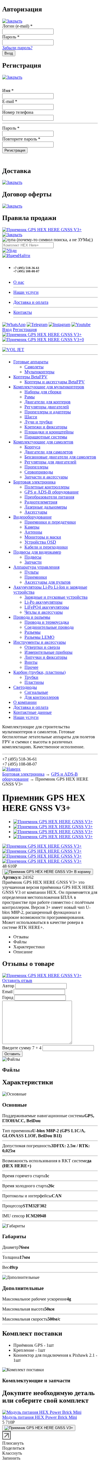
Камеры (31, 527)
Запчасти (33, 562)
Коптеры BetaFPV (30, 376)
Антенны (33, 532)
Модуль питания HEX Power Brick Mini (39, 1417)
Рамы (29, 396)
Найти (24, 255)
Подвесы (32, 557)
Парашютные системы (45, 437)
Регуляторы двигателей (46, 406)
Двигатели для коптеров (47, 401)
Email (7, 991)
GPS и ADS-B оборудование (51, 492)
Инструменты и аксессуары (39, 642)
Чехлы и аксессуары (43, 612)
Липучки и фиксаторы (45, 657)
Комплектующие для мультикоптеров (48, 386)
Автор (8, 985)
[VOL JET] (13, 349)
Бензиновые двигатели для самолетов (60, 457)
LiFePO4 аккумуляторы (46, 607)
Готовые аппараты (30, 361)
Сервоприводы (38, 472)
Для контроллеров (41, 697)
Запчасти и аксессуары (46, 477)
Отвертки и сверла (42, 647)
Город (7, 997)
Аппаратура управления (36, 567)
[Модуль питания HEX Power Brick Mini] (41, 1412)
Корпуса (32, 447)
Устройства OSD (40, 542)
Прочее (31, 667)
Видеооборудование (32, 517)
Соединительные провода (49, 627)
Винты (31, 662)
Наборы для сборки (42, 391)
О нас (18, 282)
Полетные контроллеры (46, 487)
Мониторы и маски (42, 537)
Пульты (31, 572)
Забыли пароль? (17, 47)
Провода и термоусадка (46, 622)
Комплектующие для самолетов (43, 442)
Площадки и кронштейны (49, 432)
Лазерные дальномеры (45, 507)
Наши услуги (26, 292)
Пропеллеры (36, 467)
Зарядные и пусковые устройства (56, 597)
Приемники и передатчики (50, 522)
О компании (25, 702)
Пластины (34, 682)
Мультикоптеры (39, 371)
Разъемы (32, 632)
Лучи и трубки (38, 422)
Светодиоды (25, 687)
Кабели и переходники (46, 547)
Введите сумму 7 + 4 (21, 1047)
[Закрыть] (12, 21)
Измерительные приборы (48, 652)
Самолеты (34, 366)
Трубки (31, 677)
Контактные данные (32, 712)
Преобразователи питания (49, 497)
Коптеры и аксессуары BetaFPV (54, 381)
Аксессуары (35, 512)
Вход (7, 329)
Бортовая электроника (34, 482)
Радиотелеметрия (40, 502)
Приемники (35, 577)
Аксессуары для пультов (47, 582)
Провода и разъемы (31, 617)
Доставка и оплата (30, 302)
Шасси (30, 417)
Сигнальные (36, 692)
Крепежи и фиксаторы (45, 427)
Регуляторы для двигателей (50, 462)
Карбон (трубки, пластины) (39, 672)
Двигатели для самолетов (48, 452)
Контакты (22, 312)
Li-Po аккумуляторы (43, 602)
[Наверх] (11, 769)
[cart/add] (38, 1428)
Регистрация (25, 329)
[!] (9, 250)
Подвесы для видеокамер (37, 552)
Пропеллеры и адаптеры (47, 411)
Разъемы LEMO (39, 637)
